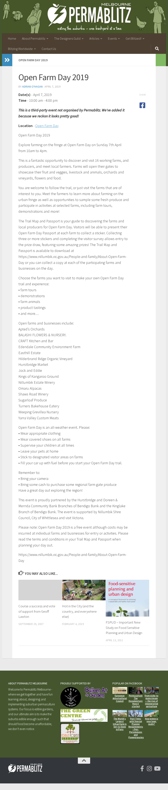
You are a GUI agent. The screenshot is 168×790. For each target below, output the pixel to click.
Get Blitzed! (133, 38)
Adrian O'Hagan (32, 86)
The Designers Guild (67, 38)
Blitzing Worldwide (20, 49)
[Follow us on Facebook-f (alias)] (142, 769)
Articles (94, 38)
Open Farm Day (47, 125)
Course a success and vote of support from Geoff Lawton (36, 611)
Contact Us (49, 49)
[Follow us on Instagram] (149, 769)
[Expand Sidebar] (7, 60)
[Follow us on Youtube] (157, 769)
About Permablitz (33, 38)
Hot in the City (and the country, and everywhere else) (79, 611)
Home (12, 38)
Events (112, 38)
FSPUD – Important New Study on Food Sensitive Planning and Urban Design (124, 627)
